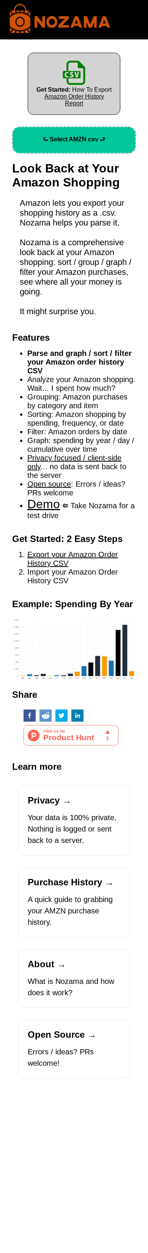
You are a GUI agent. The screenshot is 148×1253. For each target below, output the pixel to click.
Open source (49, 484)
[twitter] (61, 716)
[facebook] (30, 716)
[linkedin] (77, 716)
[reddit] (46, 716)
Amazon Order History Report (74, 100)
